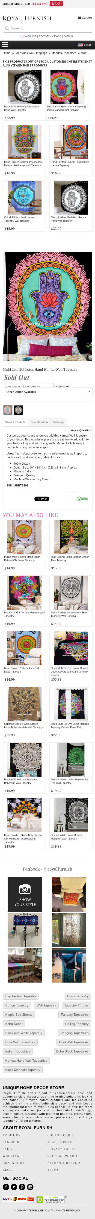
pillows (18, 1114)
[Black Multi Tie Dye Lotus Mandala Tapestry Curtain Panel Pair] (71, 704)
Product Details (15, 422)
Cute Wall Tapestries (20, 1042)
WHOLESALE (13, 1156)
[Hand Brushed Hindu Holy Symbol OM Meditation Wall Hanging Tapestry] (25, 815)
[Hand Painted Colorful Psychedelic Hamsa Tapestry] (71, 142)
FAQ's (7, 1149)
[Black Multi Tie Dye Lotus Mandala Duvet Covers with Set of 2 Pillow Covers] (71, 648)
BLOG (7, 1169)
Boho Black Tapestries (72, 1051)
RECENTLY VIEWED (50, 36)
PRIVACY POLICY (62, 1149)
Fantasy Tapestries (75, 1014)
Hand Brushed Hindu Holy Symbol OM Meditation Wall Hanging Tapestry (23, 838)
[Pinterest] (22, 1187)
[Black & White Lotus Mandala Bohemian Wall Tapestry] (25, 760)
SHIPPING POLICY (63, 1156)
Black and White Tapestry (23, 1033)
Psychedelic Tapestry (20, 996)
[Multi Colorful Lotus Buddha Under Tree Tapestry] (71, 537)
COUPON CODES (61, 1135)
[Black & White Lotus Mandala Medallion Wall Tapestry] (71, 815)
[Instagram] (30, 1187)
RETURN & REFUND (64, 1162)
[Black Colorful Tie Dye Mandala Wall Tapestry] (25, 593)
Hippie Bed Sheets (18, 1014)
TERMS (53, 1169)
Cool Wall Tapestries (74, 1042)
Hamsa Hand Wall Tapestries (26, 1060)
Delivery (58, 422)
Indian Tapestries (17, 1051)
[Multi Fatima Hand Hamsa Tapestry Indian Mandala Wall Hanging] (67, 87)
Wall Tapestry (46, 1005)
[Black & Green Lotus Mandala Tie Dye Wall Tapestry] (71, 760)
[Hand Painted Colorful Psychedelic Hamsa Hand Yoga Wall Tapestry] (24, 142)
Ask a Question (81, 430)
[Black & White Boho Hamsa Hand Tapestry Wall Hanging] (71, 593)
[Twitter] (14, 1187)
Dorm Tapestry (78, 996)
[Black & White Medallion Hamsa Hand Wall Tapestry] (24, 87)
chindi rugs (83, 1110)
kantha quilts (82, 1114)
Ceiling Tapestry (77, 1024)
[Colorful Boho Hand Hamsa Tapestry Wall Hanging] (24, 198)
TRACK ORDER (60, 1142)
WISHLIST (30, 36)
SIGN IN (68, 36)
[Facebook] (6, 1187)
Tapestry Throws (76, 1005)
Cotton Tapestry (16, 1005)
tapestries (31, 1114)
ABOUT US (12, 1135)
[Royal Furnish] (27, 19)
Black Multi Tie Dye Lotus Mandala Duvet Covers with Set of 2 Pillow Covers (70, 671)
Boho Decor (14, 1024)
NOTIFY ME (63, 386)
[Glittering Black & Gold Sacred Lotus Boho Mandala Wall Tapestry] (25, 704)
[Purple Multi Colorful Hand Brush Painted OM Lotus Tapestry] (25, 537)
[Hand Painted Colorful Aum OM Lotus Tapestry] (25, 648)
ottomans (28, 1117)
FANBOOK (11, 1142)
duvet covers (45, 1117)
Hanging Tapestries (74, 1033)
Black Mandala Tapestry (22, 1070)
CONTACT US (14, 1162)
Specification (39, 422)
